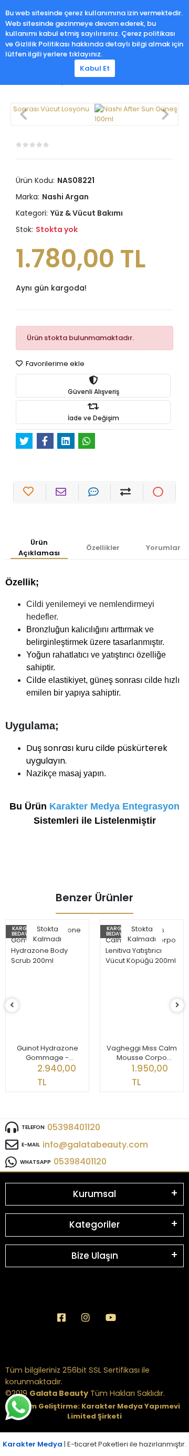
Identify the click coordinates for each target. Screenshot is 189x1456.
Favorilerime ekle (54, 364)
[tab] (39, 548)
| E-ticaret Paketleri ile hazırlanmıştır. (94, 1444)
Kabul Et (95, 68)
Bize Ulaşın (94, 1255)
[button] (23, 114)
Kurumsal (94, 1194)
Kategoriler (94, 1224)
